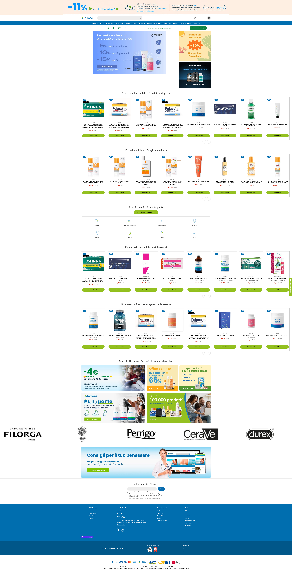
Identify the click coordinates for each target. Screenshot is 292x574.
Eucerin (146, 122)
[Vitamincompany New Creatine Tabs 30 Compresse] (120, 320)
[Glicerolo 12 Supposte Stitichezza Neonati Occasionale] (251, 263)
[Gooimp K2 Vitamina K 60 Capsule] (172, 320)
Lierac (224, 179)
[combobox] (120, 18)
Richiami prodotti (121, 525)
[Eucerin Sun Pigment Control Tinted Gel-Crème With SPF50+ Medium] (172, 166)
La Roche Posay (146, 179)
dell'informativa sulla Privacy (143, 492)
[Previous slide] (122, 69)
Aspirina (93, 122)
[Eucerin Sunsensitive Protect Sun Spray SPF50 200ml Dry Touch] (251, 166)
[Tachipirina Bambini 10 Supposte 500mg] (172, 263)
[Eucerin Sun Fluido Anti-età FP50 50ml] (120, 166)
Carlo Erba (251, 276)
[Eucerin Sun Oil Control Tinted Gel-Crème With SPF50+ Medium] (277, 166)
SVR (199, 179)
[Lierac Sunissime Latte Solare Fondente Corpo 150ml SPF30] (225, 166)
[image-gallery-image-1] (133, 434)
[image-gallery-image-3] (252, 434)
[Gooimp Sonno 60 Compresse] (225, 320)
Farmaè (198, 122)
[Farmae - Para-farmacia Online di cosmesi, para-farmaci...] (113, 378)
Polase (119, 122)
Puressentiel (277, 276)
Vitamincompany (120, 333)
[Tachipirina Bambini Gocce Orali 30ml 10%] (146, 263)
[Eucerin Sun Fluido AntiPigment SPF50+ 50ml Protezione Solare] (146, 109)
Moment (225, 122)
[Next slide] (137, 69)
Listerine (251, 122)
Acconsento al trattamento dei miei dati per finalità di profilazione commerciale (144, 499)
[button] (125, 68)
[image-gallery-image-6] (74, 434)
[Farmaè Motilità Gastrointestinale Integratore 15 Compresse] (225, 263)
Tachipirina (146, 276)
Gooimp (277, 122)
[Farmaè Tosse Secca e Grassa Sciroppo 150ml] (198, 263)
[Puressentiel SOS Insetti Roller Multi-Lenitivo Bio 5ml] (277, 263)
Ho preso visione (139, 492)
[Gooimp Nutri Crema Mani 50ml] (277, 109)
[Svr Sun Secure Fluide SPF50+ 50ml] (198, 166)
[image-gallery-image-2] (192, 434)
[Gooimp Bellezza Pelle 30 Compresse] (251, 320)
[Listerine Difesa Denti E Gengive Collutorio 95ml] (251, 109)
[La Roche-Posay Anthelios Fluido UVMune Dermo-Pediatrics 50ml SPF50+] (146, 166)
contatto (144, 522)
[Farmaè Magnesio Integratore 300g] (198, 109)
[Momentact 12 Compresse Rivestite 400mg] (225, 109)
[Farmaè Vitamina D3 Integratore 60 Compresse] (93, 320)
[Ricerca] (140, 18)
